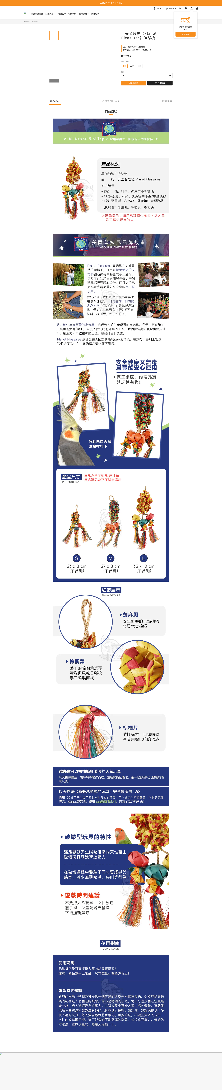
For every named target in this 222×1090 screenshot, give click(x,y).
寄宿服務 (95, 13)
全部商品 (27, 21)
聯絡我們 (72, 13)
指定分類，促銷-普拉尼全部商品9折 (137, 50)
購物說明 (83, 13)
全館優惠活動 (37, 13)
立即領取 (185, 34)
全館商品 (49, 13)
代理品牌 (62, 13)
